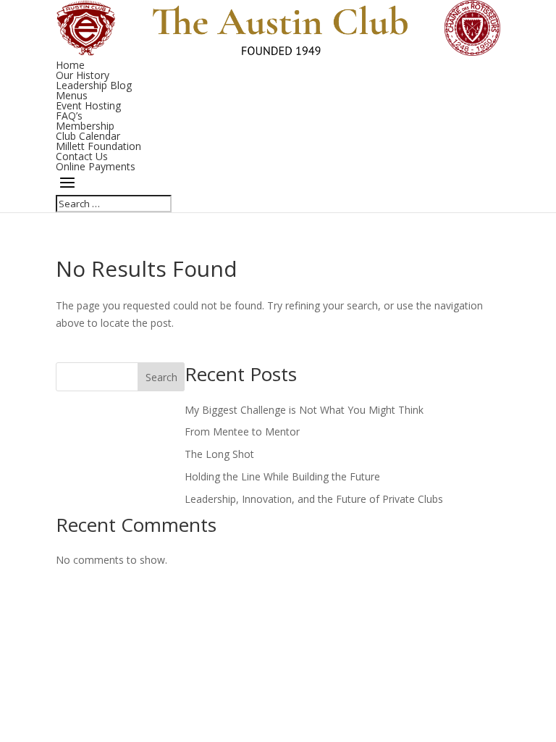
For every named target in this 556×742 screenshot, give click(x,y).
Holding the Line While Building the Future (282, 476)
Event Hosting (88, 105)
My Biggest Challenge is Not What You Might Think (304, 410)
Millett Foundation (98, 146)
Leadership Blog (94, 85)
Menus (72, 95)
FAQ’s (69, 115)
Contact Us (82, 156)
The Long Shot (219, 454)
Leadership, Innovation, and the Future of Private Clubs (314, 499)
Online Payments (95, 166)
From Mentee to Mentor (242, 431)
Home (70, 65)
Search (161, 377)
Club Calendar (88, 136)
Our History (82, 75)
